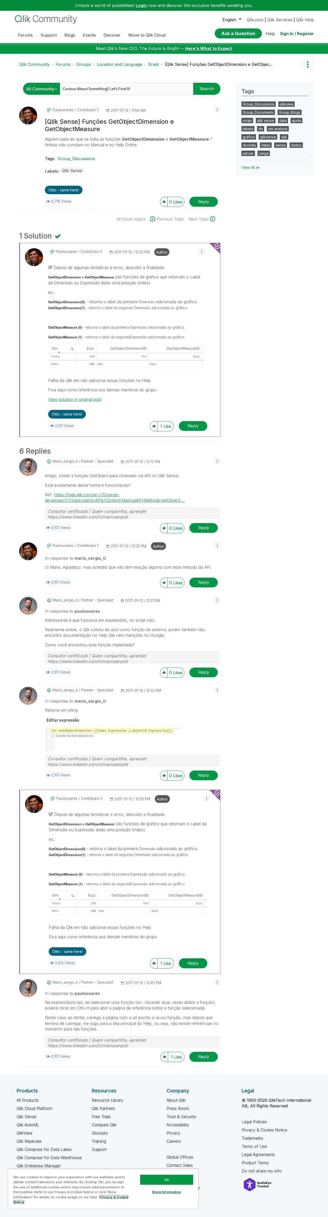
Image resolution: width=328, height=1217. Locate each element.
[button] (217, 109)
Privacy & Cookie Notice (264, 1129)
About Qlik (176, 1100)
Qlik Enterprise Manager (39, 1165)
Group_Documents (258, 112)
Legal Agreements (258, 1154)
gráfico (249, 137)
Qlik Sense (72, 171)
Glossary (100, 1133)
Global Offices (180, 1157)
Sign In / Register (297, 33)
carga (264, 153)
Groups (83, 64)
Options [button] (307, 64)
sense (280, 145)
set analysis (278, 129)
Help (270, 33)
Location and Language (119, 64)
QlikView (25, 1133)
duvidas (249, 145)
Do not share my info (262, 1170)
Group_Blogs (289, 112)
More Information (166, 1192)
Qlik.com (255, 19)
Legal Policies (254, 1121)
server (248, 153)
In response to (75, 558)
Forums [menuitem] (25, 35)
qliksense (268, 137)
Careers (174, 1141)
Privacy (173, 1133)
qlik (284, 137)
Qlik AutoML (28, 1124)
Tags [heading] (247, 91)
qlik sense (265, 120)
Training (99, 1141)
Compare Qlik (104, 1124)
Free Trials (101, 1116)
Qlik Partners (103, 1108)
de (260, 129)
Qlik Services (279, 19)
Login (141, 5)
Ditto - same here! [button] (64, 190)
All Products (28, 1100)
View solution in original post (74, 399)
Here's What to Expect (208, 48)
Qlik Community (34, 64)
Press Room (178, 1108)
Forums (63, 64)
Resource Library (107, 1100)
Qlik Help (305, 19)
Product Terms (255, 1162)
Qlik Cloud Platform (34, 1108)
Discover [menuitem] (112, 35)
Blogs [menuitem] (69, 35)
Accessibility (178, 1124)
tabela (248, 129)
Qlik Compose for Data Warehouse (49, 1157)
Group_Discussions (76, 158)
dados (296, 145)
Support (99, 1149)
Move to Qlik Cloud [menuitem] (147, 35)
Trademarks (252, 1138)
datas (265, 145)
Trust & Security (181, 1116)
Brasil (153, 64)
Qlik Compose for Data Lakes (44, 1149)
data (283, 120)
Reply (203, 201)
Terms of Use (254, 1146)
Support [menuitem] (48, 35)
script (247, 120)
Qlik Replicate (29, 1141)
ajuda (296, 120)
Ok (166, 1180)
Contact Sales (180, 1165)
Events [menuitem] (89, 35)
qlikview (286, 104)
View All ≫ (250, 167)
